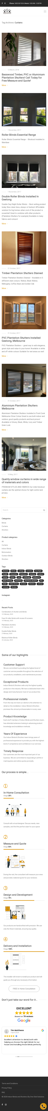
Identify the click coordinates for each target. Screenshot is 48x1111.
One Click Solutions (37, 1097)
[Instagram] (5, 3)
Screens (23, 584)
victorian (6, 587)
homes (5, 577)
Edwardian (13, 574)
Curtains (5, 526)
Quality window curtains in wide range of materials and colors (24, 481)
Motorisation (6, 552)
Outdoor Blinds (7, 556)
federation (23, 574)
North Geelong (7, 580)
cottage (21, 571)
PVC (41, 580)
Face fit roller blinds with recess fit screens (17, 618)
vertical (40, 584)
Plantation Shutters (31, 580)
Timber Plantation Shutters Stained (22, 273)
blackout (5, 571)
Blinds (4, 523)
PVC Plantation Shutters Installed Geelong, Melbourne (21, 339)
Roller (5, 584)
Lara (19, 577)
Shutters (5, 530)
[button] (44, 510)
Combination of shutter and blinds (14, 612)
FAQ (3, 1092)
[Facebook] (2, 3)
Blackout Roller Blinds (9, 638)
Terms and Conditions (10, 1083)
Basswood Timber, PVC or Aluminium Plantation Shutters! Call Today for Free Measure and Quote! (23, 77)
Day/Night (38, 571)
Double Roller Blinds (9, 631)
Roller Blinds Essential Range (19, 134)
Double (5, 574)
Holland (40, 574)
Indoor (12, 577)
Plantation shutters (9, 625)
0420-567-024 (19, 3)
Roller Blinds (14, 584)
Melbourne (36, 577)
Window (14, 587)
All (3, 541)
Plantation (18, 580)
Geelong (32, 574)
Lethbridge (26, 577)
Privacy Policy (7, 1088)
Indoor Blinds (6, 549)
